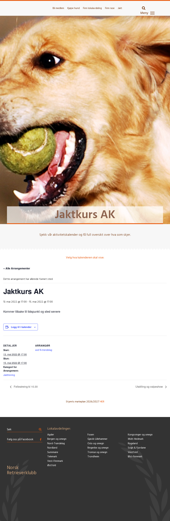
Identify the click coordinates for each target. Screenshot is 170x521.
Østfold (51, 465)
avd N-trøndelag (43, 349)
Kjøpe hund (73, 8)
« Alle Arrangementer (16, 268)
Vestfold (133, 452)
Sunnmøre (52, 452)
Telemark (52, 456)
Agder (50, 435)
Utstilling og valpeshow (149, 386)
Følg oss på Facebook (20, 439)
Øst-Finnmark (135, 456)
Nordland (52, 448)
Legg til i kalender (21, 327)
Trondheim (93, 456)
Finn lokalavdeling (92, 8)
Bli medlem (58, 8)
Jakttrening (9, 375)
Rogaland (133, 443)
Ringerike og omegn (98, 448)
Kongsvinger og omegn (140, 435)
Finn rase (110, 8)
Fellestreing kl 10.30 (25, 386)
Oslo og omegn (95, 443)
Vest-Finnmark (55, 461)
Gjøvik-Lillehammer (97, 439)
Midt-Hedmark (135, 439)
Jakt (120, 8)
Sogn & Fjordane (137, 448)
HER (102, 402)
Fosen (90, 435)
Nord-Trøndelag (56, 443)
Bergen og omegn (56, 439)
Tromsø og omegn (97, 452)
